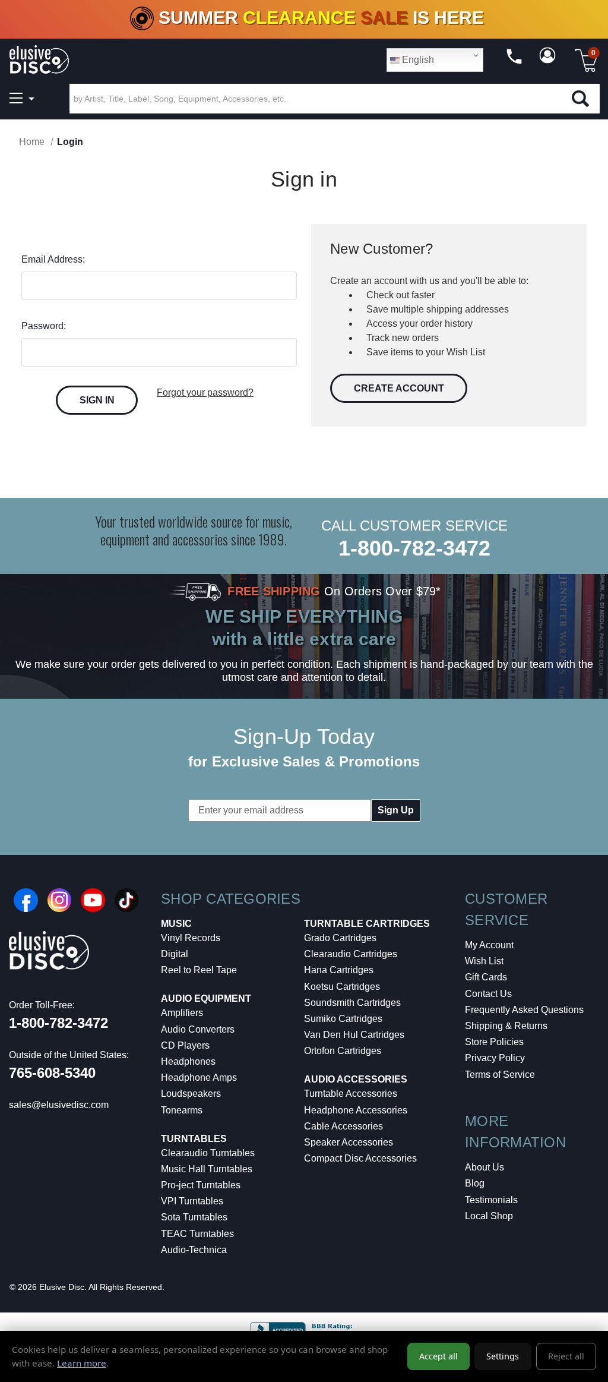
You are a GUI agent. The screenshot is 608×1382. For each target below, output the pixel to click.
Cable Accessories (343, 1126)
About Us (484, 1167)
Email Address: (53, 259)
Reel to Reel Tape (199, 970)
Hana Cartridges (338, 970)
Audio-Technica (194, 1250)
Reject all (566, 1356)
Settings (502, 1356)
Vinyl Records (190, 938)
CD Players (185, 1045)
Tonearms (181, 1110)
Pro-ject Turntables (200, 1185)
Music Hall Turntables (206, 1169)
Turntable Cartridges (367, 924)
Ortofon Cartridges (342, 1051)
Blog (474, 1183)
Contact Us (488, 994)
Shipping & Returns (506, 1026)
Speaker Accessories (348, 1142)
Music (176, 924)
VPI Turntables (192, 1201)
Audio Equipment (206, 998)
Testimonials (491, 1200)
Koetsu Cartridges (342, 987)
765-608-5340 (52, 1073)
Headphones (188, 1061)
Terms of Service (500, 1074)
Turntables (194, 1139)
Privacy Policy (495, 1058)
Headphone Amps (199, 1077)
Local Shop (489, 1216)
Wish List (484, 961)
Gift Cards (486, 977)
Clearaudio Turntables (208, 1153)
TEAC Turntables (197, 1234)
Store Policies (494, 1042)
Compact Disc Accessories (360, 1158)
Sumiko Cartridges (343, 1019)
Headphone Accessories (355, 1110)
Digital (174, 954)
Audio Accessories (355, 1079)
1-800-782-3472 (414, 548)
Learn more (81, 1363)
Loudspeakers (191, 1093)
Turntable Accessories (350, 1093)
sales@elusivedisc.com (59, 1105)
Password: (43, 326)
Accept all (438, 1356)
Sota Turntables (194, 1217)
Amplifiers (182, 1013)
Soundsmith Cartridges (352, 1003)
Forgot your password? (205, 392)
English (417, 60)
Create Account (399, 388)
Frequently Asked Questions (524, 1010)
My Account (489, 945)
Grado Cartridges (340, 938)
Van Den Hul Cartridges (354, 1035)
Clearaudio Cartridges (350, 954)
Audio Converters (198, 1029)
